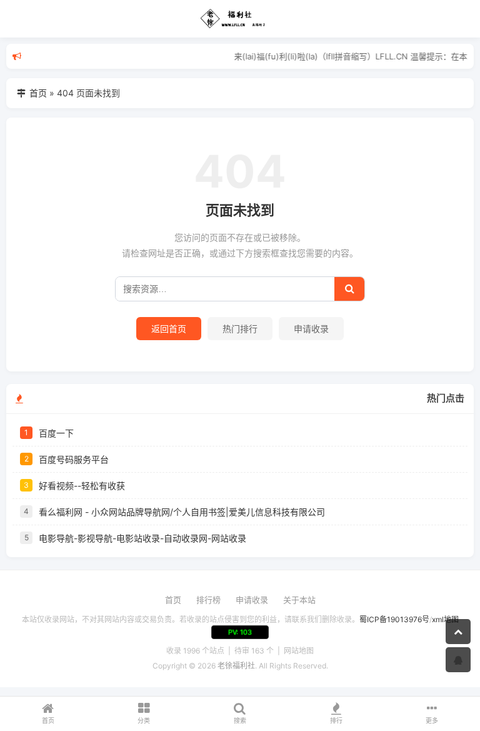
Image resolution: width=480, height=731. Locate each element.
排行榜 (208, 600)
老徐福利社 (236, 665)
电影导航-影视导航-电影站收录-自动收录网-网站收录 (142, 538)
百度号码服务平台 (74, 459)
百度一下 (56, 433)
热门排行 (240, 328)
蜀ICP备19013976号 (394, 619)
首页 (38, 93)
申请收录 (311, 328)
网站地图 (299, 650)
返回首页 (168, 328)
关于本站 (299, 600)
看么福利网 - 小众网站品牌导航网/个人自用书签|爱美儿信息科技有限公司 (182, 512)
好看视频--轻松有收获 (82, 485)
